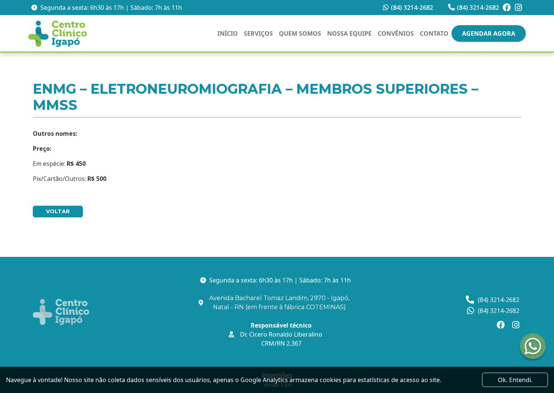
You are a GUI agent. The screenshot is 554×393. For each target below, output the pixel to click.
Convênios (396, 33)
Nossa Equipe (349, 33)
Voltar (58, 211)
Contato (434, 33)
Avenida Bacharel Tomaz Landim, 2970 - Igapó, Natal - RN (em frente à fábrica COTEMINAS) (279, 302)
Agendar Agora (488, 33)
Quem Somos (300, 33)
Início (227, 33)
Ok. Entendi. (515, 380)
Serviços (258, 33)
